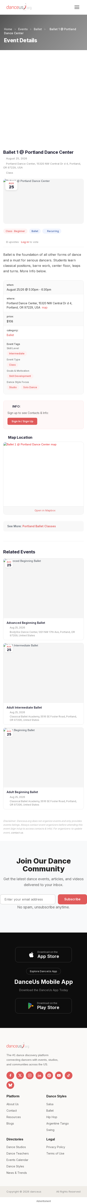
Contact (11, 1110)
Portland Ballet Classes (39, 526)
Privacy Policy (55, 1147)
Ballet (38, 29)
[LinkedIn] (39, 1075)
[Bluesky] (10, 1085)
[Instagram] (30, 1075)
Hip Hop (51, 1117)
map (45, 307)
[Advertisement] (43, 103)
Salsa (49, 1104)
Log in (25, 241)
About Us (12, 1104)
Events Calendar (17, 1160)
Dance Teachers (17, 1153)
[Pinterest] (49, 1075)
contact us (17, 832)
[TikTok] (68, 1075)
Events (23, 29)
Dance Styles (15, 1166)
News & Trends (16, 1172)
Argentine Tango (57, 1123)
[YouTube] (59, 1075)
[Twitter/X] (20, 1075)
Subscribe (72, 899)
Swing (50, 1130)
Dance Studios (16, 1147)
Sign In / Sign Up (22, 421)
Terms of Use (55, 1153)
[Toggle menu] (77, 7)
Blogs (10, 1123)
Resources (13, 1117)
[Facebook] (10, 1075)
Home (8, 29)
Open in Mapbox (44, 510)
